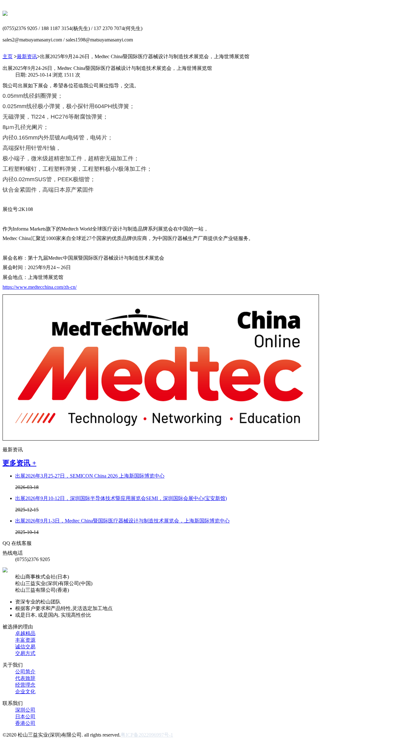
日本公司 (25, 716)
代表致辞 (25, 678)
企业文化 (25, 691)
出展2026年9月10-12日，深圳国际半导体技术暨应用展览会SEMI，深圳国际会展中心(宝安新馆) (121, 498)
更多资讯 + (19, 463)
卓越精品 (25, 633)
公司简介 (25, 671)
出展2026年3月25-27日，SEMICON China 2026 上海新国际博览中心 (90, 476)
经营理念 (25, 685)
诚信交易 (25, 646)
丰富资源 (25, 640)
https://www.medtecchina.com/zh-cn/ (40, 287)
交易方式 (25, 653)
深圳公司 (25, 710)
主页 (8, 56)
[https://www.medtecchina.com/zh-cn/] (161, 439)
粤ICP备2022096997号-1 (147, 735)
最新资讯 (27, 56)
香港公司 (25, 723)
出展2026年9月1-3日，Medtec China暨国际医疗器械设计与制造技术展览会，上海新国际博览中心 (122, 520)
